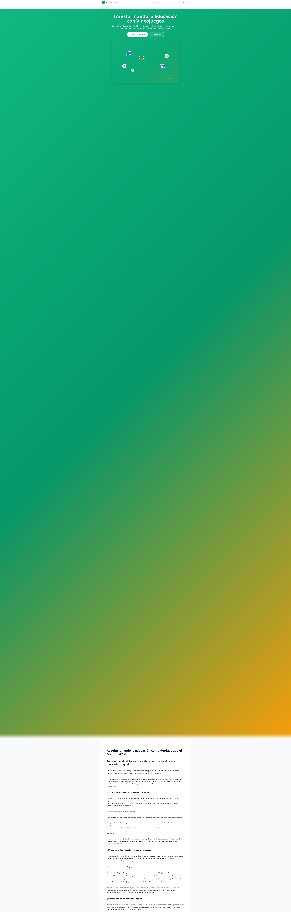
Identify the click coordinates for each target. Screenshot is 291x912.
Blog (155, 3)
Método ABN (157, 34)
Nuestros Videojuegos (138, 34)
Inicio (150, 3)
